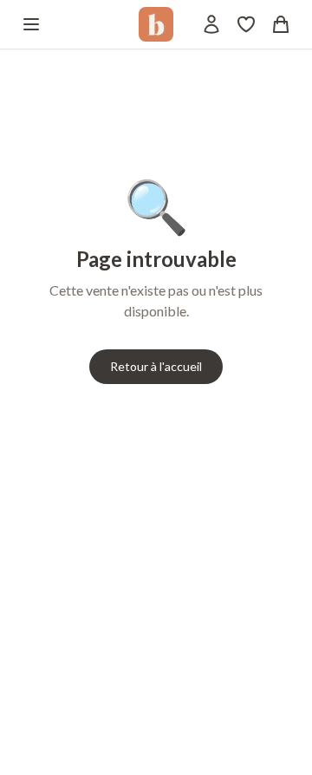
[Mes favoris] (246, 24)
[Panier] (280, 24)
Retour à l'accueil (156, 366)
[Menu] (31, 24)
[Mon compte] (211, 24)
